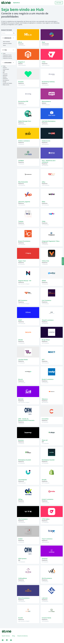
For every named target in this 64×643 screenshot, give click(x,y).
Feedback (62, 261)
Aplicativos (16, 2)
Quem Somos (6, 636)
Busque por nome (6, 30)
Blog (13, 636)
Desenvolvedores (22, 636)
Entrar (58, 2)
